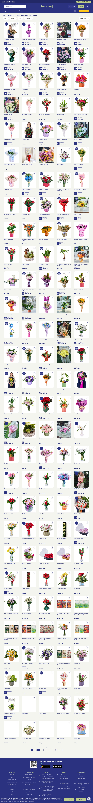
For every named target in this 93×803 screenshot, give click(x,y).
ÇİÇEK (3, 1)
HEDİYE (13, 1)
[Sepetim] (87, 6)
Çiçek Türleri (7, 11)
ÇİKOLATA (8, 1)
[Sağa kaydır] (75, 11)
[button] (15, 6)
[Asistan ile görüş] (89, 799)
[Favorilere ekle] (17, 23)
